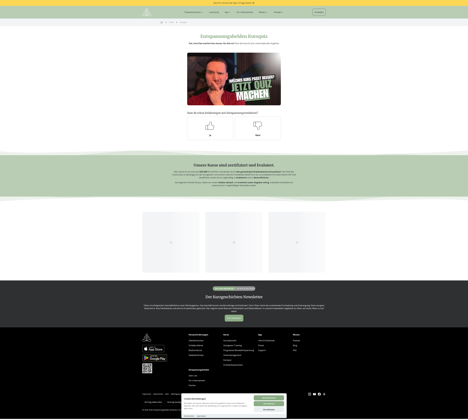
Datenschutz (158, 394)
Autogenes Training (232, 345)
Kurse (171, 22)
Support (262, 350)
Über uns (193, 375)
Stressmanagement (232, 355)
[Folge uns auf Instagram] (309, 394)
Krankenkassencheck (233, 365)
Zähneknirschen (196, 340)
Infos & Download (266, 340)
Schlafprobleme (196, 345)
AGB (167, 394)
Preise (261, 345)
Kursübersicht (229, 340)
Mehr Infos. (188, 408)
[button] (210, 128)
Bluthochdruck (195, 350)
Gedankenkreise (196, 355)
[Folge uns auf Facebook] (319, 394)
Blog (295, 345)
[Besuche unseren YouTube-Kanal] (314, 394)
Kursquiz (183, 22)
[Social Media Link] (324, 394)
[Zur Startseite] (146, 12)
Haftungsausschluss (178, 394)
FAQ (295, 350)
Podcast (296, 340)
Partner (192, 385)
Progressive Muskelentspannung (238, 350)
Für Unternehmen (197, 380)
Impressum (146, 394)
